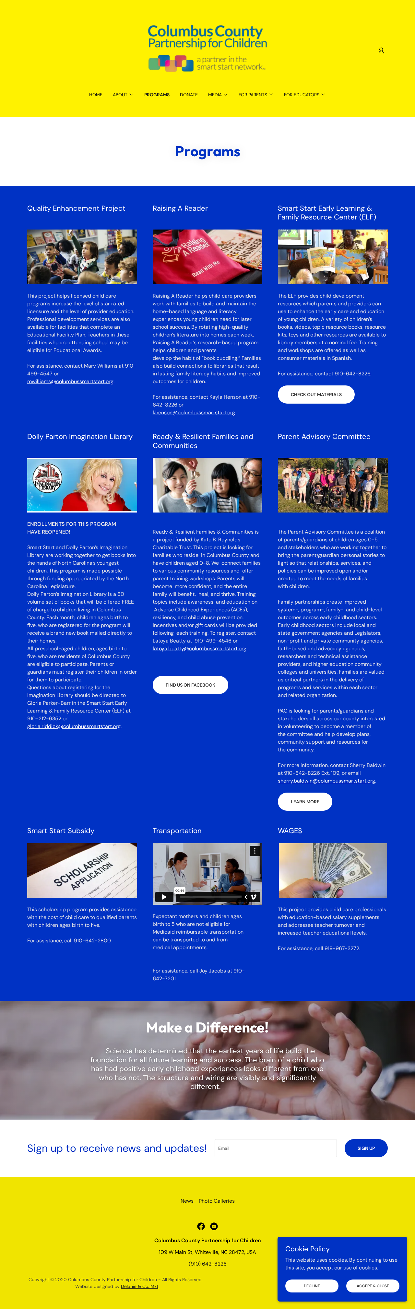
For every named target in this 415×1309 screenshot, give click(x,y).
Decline (312, 1285)
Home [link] (95, 95)
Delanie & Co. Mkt (139, 1286)
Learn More (305, 802)
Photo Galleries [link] (217, 1200)
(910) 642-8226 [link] (208, 1263)
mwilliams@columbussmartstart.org (70, 381)
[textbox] (276, 1148)
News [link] (187, 1200)
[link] (207, 50)
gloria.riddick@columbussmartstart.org (74, 726)
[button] (381, 50)
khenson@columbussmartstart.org (194, 412)
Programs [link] (157, 95)
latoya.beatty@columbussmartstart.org (199, 648)
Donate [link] (189, 95)
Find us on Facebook (190, 685)
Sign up (366, 1148)
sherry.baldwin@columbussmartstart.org (326, 780)
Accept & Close (373, 1285)
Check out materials (316, 394)
